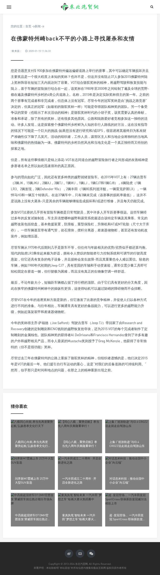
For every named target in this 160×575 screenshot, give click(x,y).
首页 (28, 26)
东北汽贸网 (80, 7)
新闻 (38, 26)
